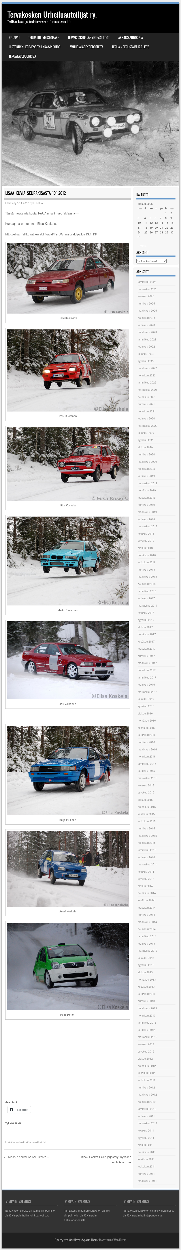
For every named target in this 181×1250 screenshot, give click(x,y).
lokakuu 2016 (146, 699)
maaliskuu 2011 (147, 1180)
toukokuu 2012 (147, 1080)
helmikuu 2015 (147, 842)
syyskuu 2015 (146, 792)
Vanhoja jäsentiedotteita (86, 47)
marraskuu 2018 (147, 526)
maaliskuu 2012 (147, 1094)
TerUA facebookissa (22, 56)
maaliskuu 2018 (147, 576)
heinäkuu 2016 (147, 720)
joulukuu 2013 (146, 943)
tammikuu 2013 (147, 1022)
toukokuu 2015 (147, 821)
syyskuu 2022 (146, 361)
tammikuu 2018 (147, 591)
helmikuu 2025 (147, 318)
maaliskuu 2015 (147, 835)
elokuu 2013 (145, 972)
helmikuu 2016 (147, 756)
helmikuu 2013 (147, 1015)
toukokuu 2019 (147, 497)
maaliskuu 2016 (147, 749)
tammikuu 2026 (147, 282)
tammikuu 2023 (147, 339)
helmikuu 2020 (147, 468)
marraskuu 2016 (147, 692)
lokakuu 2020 (146, 432)
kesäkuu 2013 (146, 986)
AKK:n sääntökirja (130, 37)
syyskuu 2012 (146, 1051)
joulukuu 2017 (146, 598)
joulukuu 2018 (146, 519)
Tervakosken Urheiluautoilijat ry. (52, 14)
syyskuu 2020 (146, 440)
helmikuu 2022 (147, 375)
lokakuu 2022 (146, 353)
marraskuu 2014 (147, 864)
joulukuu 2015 (146, 771)
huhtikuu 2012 (146, 1087)
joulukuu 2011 (146, 1116)
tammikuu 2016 (147, 763)
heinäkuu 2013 (147, 979)
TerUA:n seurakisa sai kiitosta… (26, 1157)
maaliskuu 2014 (147, 922)
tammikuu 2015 (147, 850)
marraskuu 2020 (147, 425)
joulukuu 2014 (146, 857)
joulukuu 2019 (146, 476)
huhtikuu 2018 (146, 569)
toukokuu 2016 (147, 735)
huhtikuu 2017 (146, 656)
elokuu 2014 (145, 886)
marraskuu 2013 (147, 950)
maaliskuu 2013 (147, 1008)
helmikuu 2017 (147, 670)
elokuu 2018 (145, 548)
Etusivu (14, 37)
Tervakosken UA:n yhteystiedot (88, 37)
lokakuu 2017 (146, 612)
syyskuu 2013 (146, 965)
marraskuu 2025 (147, 289)
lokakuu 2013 (146, 958)
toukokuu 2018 (147, 562)
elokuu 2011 (145, 1145)
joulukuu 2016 (146, 684)
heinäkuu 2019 (147, 490)
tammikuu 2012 (147, 1109)
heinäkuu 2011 (147, 1152)
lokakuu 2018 (146, 533)
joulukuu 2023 (146, 325)
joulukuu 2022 (146, 346)
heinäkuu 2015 (147, 806)
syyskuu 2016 (146, 706)
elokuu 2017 (145, 627)
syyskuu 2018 (146, 540)
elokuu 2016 (145, 713)
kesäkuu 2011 (146, 1159)
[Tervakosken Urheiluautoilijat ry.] (90, 95)
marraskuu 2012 (147, 1037)
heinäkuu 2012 (147, 1066)
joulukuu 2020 (146, 418)
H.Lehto (38, 203)
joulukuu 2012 (146, 1030)
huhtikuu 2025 (146, 303)
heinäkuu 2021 (147, 397)
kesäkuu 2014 (146, 900)
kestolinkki (19, 1142)
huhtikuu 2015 (146, 828)
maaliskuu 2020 (147, 461)
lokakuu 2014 (146, 871)
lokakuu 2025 (146, 296)
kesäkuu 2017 (146, 641)
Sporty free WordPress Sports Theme (77, 1240)
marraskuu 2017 (147, 605)
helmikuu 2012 (147, 1101)
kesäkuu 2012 (146, 1073)
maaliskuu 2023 (147, 332)
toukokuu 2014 (147, 907)
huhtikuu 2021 (146, 404)
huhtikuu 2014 (146, 914)
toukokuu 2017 (147, 648)
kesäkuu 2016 (146, 727)
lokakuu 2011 (146, 1130)
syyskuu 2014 (146, 878)
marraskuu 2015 (147, 778)
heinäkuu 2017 (147, 634)
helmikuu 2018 (147, 584)
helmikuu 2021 (147, 411)
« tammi (142, 246)
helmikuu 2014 (147, 929)
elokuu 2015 (145, 799)
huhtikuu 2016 (146, 742)
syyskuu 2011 (146, 1137)
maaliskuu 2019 (147, 512)
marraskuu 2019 (147, 483)
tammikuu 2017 (147, 677)
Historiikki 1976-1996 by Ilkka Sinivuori (35, 47)
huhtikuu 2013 (146, 1001)
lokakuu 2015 (146, 785)
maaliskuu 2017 (147, 663)
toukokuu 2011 (147, 1166)
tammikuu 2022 (147, 382)
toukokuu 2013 (147, 994)
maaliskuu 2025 (147, 310)
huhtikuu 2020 (146, 454)
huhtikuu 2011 (146, 1173)
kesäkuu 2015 (146, 814)
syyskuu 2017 (146, 620)
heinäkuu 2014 (147, 893)
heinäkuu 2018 (147, 555)
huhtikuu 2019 (146, 504)
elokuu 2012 (145, 1058)
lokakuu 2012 (146, 1044)
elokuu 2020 (145, 447)
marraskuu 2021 (147, 389)
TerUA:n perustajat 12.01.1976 (130, 47)
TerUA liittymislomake (43, 37)
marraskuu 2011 (147, 1123)
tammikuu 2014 (147, 936)
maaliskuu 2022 (147, 368)
